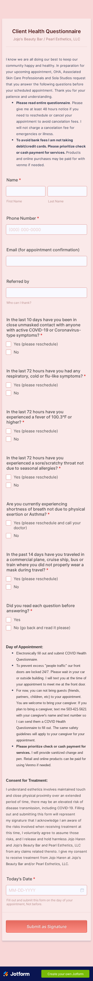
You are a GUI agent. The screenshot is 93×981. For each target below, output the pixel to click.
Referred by (17, 281)
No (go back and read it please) (42, 627)
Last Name (56, 201)
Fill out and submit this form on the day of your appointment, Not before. (39, 902)
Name (13, 179)
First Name (14, 201)
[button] (82, 890)
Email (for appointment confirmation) (43, 249)
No (16, 352)
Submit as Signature (46, 926)
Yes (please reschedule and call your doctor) (47, 525)
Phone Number (22, 218)
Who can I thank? (18, 303)
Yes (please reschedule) (36, 344)
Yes (17, 619)
